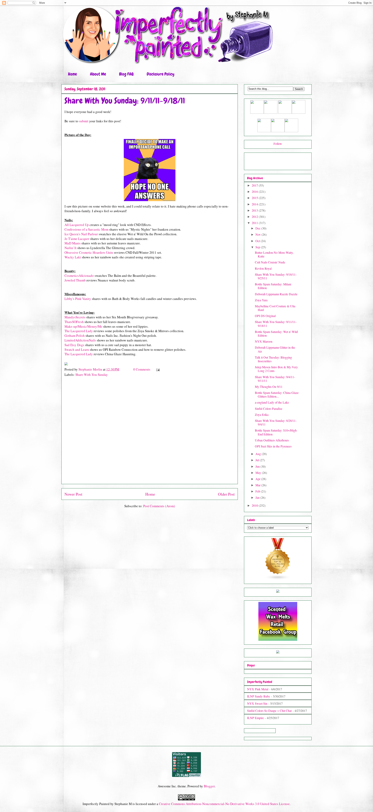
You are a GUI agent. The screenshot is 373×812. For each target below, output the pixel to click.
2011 (255, 223)
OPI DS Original (265, 316)
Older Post (226, 494)
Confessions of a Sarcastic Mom (86, 229)
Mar (258, 485)
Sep (258, 247)
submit (83, 121)
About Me (98, 74)
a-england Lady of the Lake (272, 402)
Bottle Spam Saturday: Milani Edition (273, 286)
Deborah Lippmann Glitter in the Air (275, 349)
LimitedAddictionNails (80, 340)
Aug (258, 454)
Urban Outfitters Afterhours (272, 440)
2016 (255, 191)
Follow (278, 144)
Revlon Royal (263, 268)
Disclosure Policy (160, 74)
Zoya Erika (261, 415)
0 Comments (141, 369)
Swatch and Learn (76, 349)
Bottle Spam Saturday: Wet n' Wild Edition (276, 333)
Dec (258, 228)
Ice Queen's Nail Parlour (81, 234)
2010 (255, 505)
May (258, 473)
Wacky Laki (72, 257)
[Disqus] (149, 432)
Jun (258, 466)
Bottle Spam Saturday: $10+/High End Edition (276, 432)
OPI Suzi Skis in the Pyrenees (273, 446)
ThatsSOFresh (74, 322)
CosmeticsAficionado (79, 275)
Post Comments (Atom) (159, 506)
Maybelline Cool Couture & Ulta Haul (275, 308)
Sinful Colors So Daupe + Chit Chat (269, 711)
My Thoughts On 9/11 (268, 387)
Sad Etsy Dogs (74, 345)
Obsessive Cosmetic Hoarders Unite (88, 252)
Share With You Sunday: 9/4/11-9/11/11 (275, 379)
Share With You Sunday (91, 374)
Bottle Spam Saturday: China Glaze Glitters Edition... (277, 394)
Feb (258, 491)
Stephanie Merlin (90, 369)
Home (72, 74)
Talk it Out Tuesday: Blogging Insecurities (273, 359)
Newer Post (73, 494)
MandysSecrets (74, 317)
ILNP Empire (255, 718)
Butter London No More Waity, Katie (274, 254)
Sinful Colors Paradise (268, 408)
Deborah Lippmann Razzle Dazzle (276, 294)
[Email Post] (157, 369)
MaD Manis (72, 243)
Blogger (209, 786)
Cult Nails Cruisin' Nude (270, 262)
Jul (257, 460)
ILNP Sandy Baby (258, 696)
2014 (255, 204)
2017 (255, 185)
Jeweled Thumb (75, 280)
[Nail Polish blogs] (278, 579)
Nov (258, 234)
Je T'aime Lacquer (76, 238)
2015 (255, 198)
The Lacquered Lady (78, 331)
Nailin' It (70, 248)
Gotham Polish (74, 335)
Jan (257, 497)
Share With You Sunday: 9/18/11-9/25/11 (275, 276)
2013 (255, 210)
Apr (258, 479)
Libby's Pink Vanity (77, 298)
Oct (258, 241)
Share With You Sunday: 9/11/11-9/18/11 (275, 323)
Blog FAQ (126, 74)
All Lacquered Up (76, 224)
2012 (255, 217)
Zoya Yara (261, 300)
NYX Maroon (263, 341)
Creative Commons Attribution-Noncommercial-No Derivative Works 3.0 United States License (224, 804)
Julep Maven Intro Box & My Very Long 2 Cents (276, 369)
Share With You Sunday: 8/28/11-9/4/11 (275, 422)
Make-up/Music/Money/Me (83, 326)
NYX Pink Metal (257, 689)
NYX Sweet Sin (257, 703)
